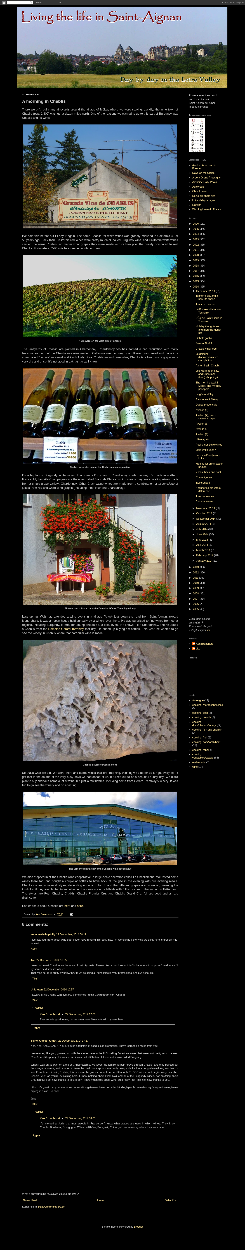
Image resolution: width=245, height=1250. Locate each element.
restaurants (199, 762)
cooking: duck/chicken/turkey (204, 723)
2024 (196, 234)
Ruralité (196, 204)
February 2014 (205, 555)
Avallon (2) (202, 428)
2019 (196, 260)
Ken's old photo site (203, 195)
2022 (196, 244)
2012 (196, 572)
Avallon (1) (202, 434)
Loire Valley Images (203, 200)
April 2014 (202, 544)
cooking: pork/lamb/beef (206, 741)
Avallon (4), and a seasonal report (206, 417)
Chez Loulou (199, 191)
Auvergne (198, 700)
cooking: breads (201, 717)
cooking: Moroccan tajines (207, 704)
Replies (39, 1007)
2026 (196, 223)
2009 (196, 588)
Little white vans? (206, 449)
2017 (196, 270)
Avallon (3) (202, 423)
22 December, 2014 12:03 (80, 1014)
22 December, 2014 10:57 (59, 989)
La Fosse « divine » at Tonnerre (208, 311)
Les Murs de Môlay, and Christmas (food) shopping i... (208, 374)
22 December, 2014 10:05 (51, 960)
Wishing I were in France (206, 209)
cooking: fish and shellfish (207, 729)
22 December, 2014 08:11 (71, 934)
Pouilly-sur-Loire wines (209, 444)
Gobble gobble (204, 338)
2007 (196, 598)
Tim (33, 960)
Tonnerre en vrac (205, 304)
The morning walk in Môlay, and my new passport (208, 385)
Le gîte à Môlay (205, 394)
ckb (198, 648)
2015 (196, 281)
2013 (196, 567)
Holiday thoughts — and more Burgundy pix (209, 329)
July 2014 (202, 529)
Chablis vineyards (206, 348)
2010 (196, 582)
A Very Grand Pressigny (206, 177)
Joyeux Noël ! (204, 343)
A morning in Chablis (208, 365)
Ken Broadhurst (50, 1014)
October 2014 (204, 513)
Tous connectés (205, 496)
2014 (196, 286)
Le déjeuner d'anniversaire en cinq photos (207, 357)
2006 (196, 603)
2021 (196, 249)
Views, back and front (208, 472)
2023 (196, 239)
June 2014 (202, 534)
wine (195, 766)
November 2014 (206, 508)
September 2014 (206, 518)
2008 (196, 593)
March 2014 (203, 550)
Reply (34, 948)
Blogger (138, 1226)
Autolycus (198, 186)
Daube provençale (206, 404)
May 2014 (202, 539)
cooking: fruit (199, 737)
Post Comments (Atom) (52, 1206)
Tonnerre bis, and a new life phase (207, 297)
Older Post (171, 1200)
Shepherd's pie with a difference (208, 489)
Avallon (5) (202, 409)
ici (208, 630)
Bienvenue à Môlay (207, 399)
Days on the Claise (203, 172)
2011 (196, 577)
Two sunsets (203, 482)
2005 (196, 609)
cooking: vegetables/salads (202, 756)
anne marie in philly (43, 934)
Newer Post (30, 1200)
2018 (196, 265)
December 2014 (206, 291)
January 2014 (204, 560)
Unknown (37, 989)
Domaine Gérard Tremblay (66, 628)
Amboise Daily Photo (204, 181)
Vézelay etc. (203, 439)
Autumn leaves (204, 501)
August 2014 (204, 523)
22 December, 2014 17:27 (73, 1040)
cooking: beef (200, 712)
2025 (196, 228)
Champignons (204, 477)
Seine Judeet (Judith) (44, 1040)
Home (100, 1200)
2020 (196, 254)
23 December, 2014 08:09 (80, 1118)
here (67, 905)
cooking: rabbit (200, 749)
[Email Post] (71, 914)
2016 (196, 275)
